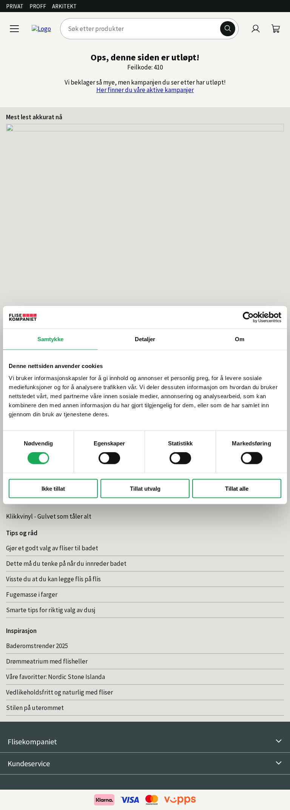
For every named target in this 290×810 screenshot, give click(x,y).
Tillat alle (236, 488)
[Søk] (227, 28)
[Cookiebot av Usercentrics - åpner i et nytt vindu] (248, 317)
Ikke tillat (53, 488)
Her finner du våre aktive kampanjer (145, 90)
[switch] (109, 458)
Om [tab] (239, 339)
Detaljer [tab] (145, 339)
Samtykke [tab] (50, 339)
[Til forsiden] (41, 28)
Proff (37, 6)
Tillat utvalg (145, 488)
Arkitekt (64, 6)
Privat (14, 6)
